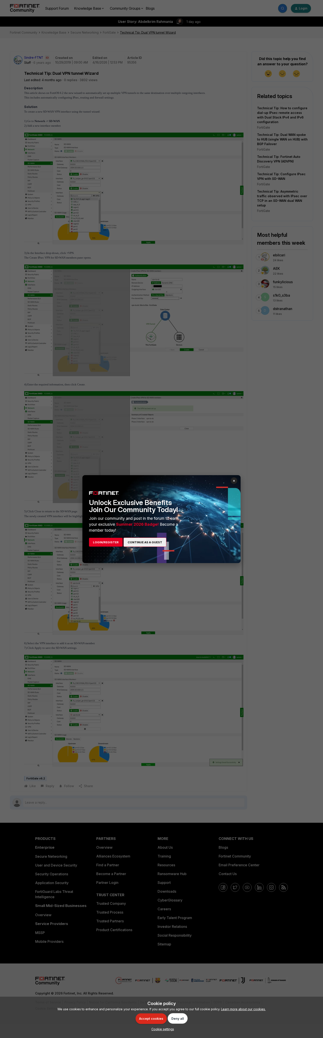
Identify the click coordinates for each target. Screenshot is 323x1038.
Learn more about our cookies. (243, 1009)
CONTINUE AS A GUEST (145, 542)
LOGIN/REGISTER (106, 542)
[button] (161, 1029)
